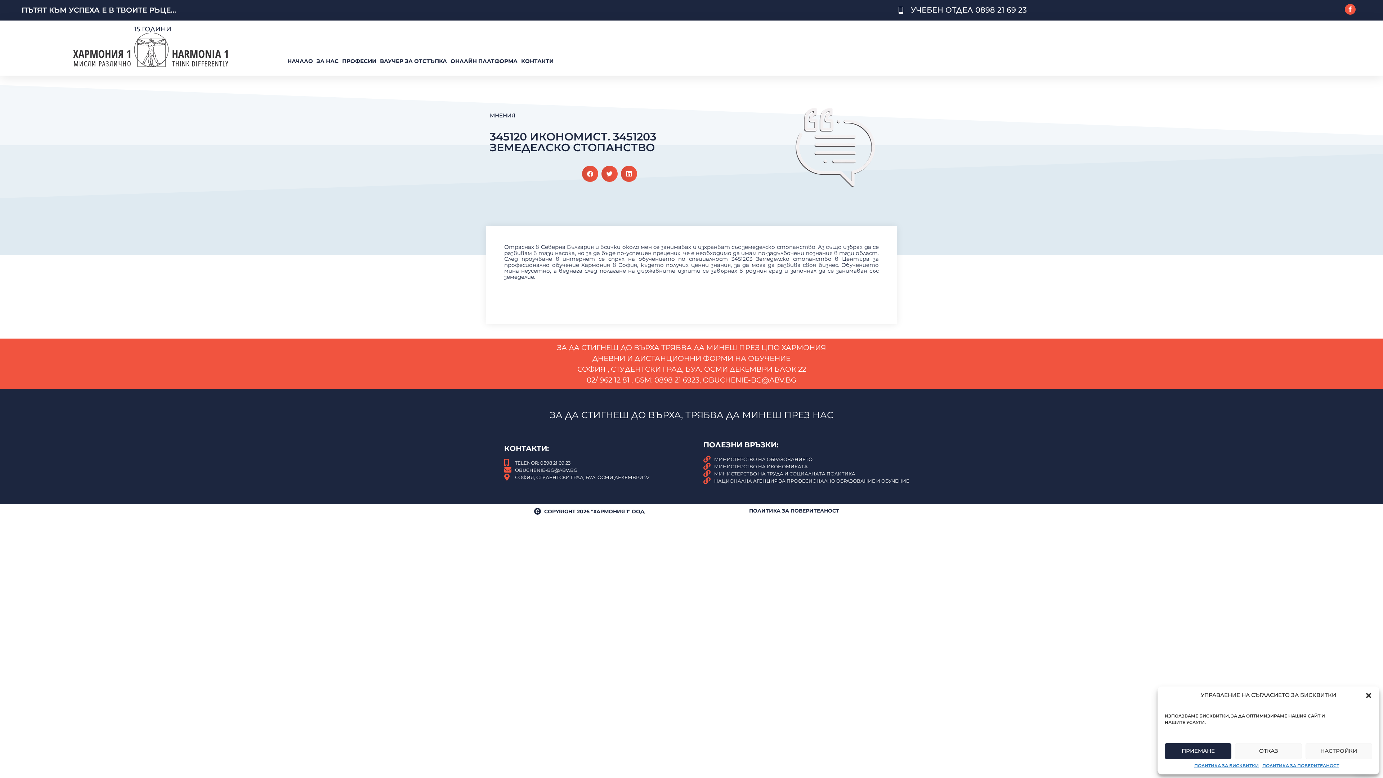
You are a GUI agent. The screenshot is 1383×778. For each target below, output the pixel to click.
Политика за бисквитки (1226, 765)
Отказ (1268, 750)
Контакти (537, 61)
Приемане (1198, 750)
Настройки (1338, 750)
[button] (1368, 695)
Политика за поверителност (1300, 765)
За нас (328, 61)
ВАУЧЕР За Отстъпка (413, 61)
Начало (300, 61)
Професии (359, 61)
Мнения (502, 115)
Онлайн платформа (484, 61)
